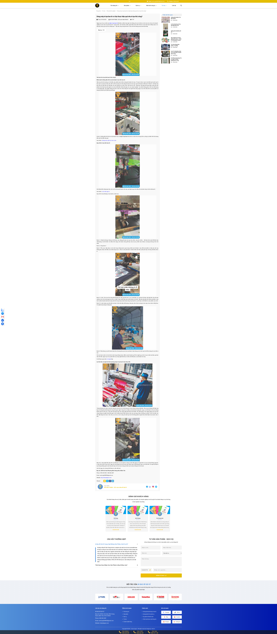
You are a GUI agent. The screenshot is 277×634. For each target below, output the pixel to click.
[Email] (2, 317)
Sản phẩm (125, 614)
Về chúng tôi (126, 611)
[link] (115, 5)
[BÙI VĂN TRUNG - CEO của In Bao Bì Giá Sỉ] (100, 486)
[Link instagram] (153, 486)
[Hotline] (2, 320)
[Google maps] (2, 324)
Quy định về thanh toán (148, 616)
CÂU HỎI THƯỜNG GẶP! (116, 539)
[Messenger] (2, 313)
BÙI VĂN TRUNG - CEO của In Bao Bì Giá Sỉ (115, 487)
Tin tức (125, 619)
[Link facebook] (147, 486)
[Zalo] (2, 310)
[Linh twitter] (156, 486)
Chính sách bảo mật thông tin (149, 619)
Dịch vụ (125, 616)
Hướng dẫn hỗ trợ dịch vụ (148, 614)
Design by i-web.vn (151, 628)
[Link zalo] (150, 486)
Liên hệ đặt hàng (127, 621)
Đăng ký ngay (160, 575)
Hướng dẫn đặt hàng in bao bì (149, 611)
